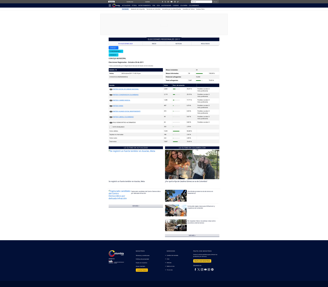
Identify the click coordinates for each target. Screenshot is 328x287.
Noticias (111, 1)
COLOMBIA (183, 5)
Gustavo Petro (200, 9)
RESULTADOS (205, 44)
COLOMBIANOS (194, 5)
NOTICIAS (179, 44)
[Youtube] (171, 2)
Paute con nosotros (141, 263)
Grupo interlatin (140, 266)
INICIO (154, 44)
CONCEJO (113, 48)
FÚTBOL (134, 5)
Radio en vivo (171, 266)
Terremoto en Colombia (153, 9)
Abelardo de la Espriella (138, 9)
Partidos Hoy (130, 1)
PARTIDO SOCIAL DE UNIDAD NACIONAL (126, 89)
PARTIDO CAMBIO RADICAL (121, 100)
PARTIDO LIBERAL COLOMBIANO (123, 117)
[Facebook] (162, 1)
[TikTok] (178, 2)
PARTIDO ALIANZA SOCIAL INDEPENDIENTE (126, 111)
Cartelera (147, 1)
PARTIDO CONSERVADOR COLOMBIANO (126, 95)
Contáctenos (142, 270)
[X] (165, 1)
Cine (168, 259)
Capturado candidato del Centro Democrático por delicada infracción (146, 192)
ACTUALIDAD (126, 5)
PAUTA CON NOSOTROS (202, 261)
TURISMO (176, 5)
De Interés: (125, 9)
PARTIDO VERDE (118, 106)
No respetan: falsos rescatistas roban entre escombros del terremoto (201, 222)
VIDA (158, 5)
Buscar (216, 1)
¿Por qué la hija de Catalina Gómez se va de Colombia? (186, 181)
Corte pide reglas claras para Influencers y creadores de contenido (201, 207)
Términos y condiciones (142, 255)
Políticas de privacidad (142, 259)
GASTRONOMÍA (166, 5)
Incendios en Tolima (188, 9)
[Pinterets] (212, 269)
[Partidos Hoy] (175, 2)
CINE (153, 5)
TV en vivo (170, 270)
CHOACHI (113, 55)
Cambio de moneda (172, 255)
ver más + (135, 206)
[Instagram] (168, 1)
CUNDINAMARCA (115, 51)
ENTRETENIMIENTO (144, 5)
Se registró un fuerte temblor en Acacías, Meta (127, 181)
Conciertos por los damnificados (171, 9)
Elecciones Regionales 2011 (164, 39)
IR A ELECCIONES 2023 (125, 44)
